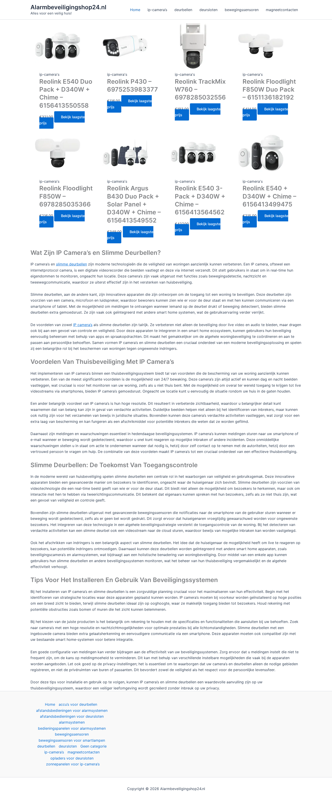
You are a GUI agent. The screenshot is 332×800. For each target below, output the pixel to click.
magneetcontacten (84, 752)
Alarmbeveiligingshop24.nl (68, 7)
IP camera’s (82, 324)
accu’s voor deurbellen (78, 704)
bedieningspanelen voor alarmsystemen (72, 728)
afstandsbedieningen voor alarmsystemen (72, 710)
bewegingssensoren (72, 734)
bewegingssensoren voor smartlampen (72, 740)
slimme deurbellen (71, 264)
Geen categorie (93, 746)
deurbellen (46, 746)
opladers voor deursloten (72, 758)
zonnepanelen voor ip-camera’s (73, 764)
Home (50, 704)
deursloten (68, 746)
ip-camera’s (54, 752)
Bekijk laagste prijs (62, 120)
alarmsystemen (72, 722)
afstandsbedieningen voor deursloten (72, 716)
